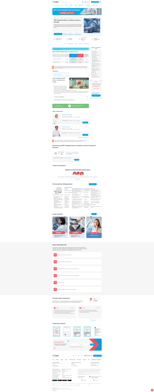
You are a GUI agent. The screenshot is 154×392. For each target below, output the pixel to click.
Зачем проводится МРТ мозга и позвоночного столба (61, 72)
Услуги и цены (57, 5)
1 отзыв (71, 128)
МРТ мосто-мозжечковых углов (95, 67)
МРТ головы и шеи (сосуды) (95, 63)
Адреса (71, 5)
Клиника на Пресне (55, 362)
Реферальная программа (96, 359)
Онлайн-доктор (81, 5)
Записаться (85, 122)
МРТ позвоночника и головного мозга (94, 74)
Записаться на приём (97, 355)
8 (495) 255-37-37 (87, 1)
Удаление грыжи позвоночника (56, 374)
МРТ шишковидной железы (95, 76)
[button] (101, 184)
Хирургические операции (55, 375)
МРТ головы (93, 62)
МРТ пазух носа (94, 72)
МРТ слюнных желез (94, 75)
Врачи (66, 5)
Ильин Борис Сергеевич (66, 126)
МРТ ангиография (94, 51)
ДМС (97, 5)
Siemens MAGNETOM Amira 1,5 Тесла (57, 194)
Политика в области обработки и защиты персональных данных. (72, 385)
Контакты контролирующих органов (67, 375)
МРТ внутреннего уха (94, 52)
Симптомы (88, 5)
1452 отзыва (62, 154)
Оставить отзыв (93, 320)
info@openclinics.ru (80, 377)
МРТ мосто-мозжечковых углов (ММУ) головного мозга (96, 69)
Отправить (92, 344)
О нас (62, 5)
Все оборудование (93, 184)
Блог (62, 374)
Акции (76, 5)
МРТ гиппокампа (94, 56)
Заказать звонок (96, 95)
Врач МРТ (87, 114)
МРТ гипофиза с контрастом (95, 55)
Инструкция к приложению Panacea (66, 377)
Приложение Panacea (55, 377)
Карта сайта (63, 376)
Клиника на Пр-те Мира (95, 362)
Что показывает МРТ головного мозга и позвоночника (61, 75)
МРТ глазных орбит (94, 57)
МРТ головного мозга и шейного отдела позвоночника (96, 60)
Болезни (93, 5)
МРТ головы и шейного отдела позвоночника (96, 65)
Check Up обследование (55, 376)
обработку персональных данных (96, 93)
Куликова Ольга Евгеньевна (77, 105)
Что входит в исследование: (57, 74)
